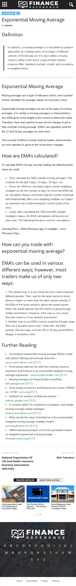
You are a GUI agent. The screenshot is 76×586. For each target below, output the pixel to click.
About (19, 580)
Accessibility (31, 580)
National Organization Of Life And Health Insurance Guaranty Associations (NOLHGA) (17, 463)
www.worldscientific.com (45, 375)
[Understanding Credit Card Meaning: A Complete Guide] (13, 494)
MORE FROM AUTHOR (49, 480)
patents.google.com (16, 400)
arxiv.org (25, 391)
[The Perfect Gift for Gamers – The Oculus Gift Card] (38, 494)
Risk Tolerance (65, 457)
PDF (37, 362)
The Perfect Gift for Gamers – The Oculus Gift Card (36, 506)
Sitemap (55, 580)
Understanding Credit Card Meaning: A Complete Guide (12, 506)
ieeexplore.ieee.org (16, 438)
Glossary (8, 13)
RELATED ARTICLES (25, 480)
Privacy (44, 580)
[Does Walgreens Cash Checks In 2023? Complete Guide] (62, 494)
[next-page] (40, 514)
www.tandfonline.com (17, 425)
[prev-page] (36, 514)
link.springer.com (15, 383)
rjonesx (9, 25)
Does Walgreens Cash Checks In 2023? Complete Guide (61, 506)
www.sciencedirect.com (19, 362)
